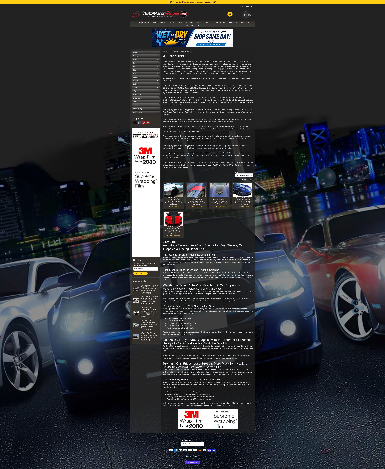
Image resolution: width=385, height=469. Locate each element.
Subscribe (140, 273)
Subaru (209, 23)
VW (225, 23)
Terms (197, 26)
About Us (189, 26)
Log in (241, 7)
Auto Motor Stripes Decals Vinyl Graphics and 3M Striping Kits (192, 465)
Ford (162, 23)
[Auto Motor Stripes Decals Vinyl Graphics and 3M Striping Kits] (159, 14)
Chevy (145, 23)
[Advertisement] (146, 225)
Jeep (192, 23)
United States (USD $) (191, 444)
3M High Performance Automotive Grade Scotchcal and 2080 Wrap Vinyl (196, 78)
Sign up (249, 7)
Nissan (200, 23)
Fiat (169, 23)
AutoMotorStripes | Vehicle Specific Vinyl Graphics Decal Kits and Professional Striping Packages (197, 61)
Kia (175, 23)
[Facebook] (139, 122)
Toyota (217, 23)
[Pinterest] (143, 122)
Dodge (154, 23)
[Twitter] (135, 122)
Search (188, 456)
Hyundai (183, 23)
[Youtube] (148, 122)
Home (138, 22)
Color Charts (244, 22)
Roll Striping (233, 22)
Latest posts (146, 112)
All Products (174, 52)
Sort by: (238, 172)
